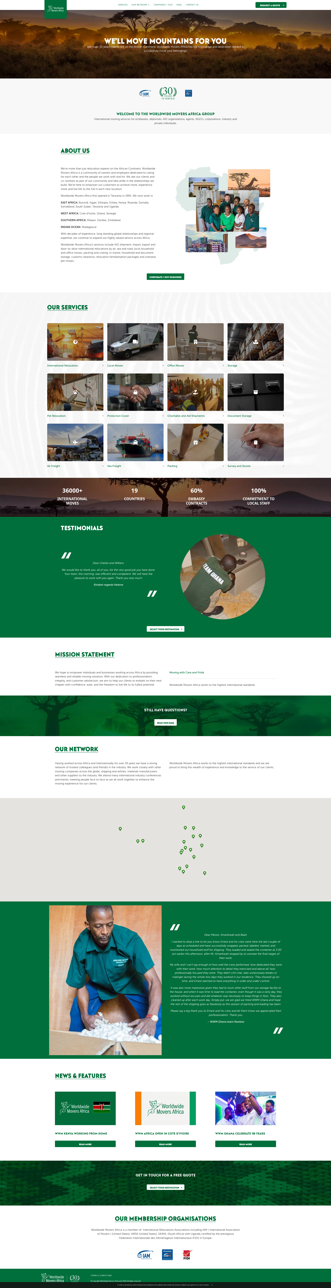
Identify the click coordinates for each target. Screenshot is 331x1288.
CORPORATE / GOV (163, 5)
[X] (212, 1285)
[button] (143, 841)
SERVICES (123, 5)
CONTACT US (192, 5)
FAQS (179, 5)
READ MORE (85, 1144)
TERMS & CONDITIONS (101, 1275)
